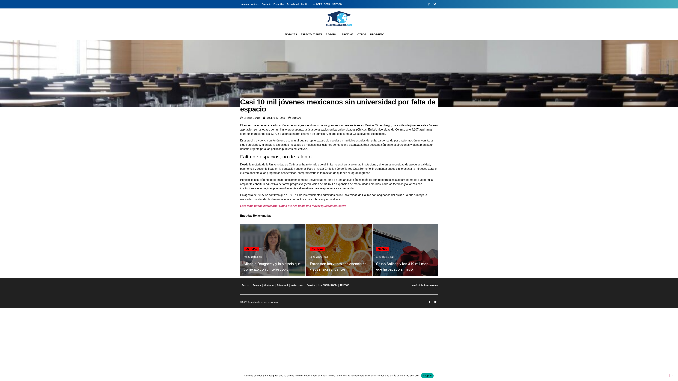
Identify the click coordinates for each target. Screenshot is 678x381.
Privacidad (278, 4)
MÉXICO (383, 248)
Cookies (305, 4)
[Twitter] (434, 4)
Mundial (347, 34)
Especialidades (311, 34)
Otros (361, 34)
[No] (672, 375)
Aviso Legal (293, 4)
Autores (255, 4)
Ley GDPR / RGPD (321, 4)
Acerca (245, 4)
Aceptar (427, 375)
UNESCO (337, 4)
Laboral (332, 34)
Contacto (266, 4)
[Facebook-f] (428, 4)
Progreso (377, 34)
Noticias (291, 34)
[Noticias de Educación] (339, 18)
